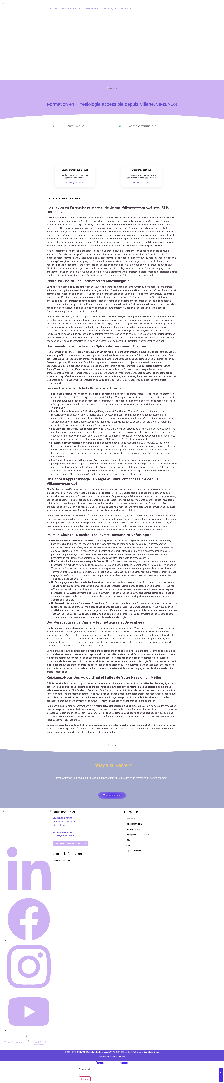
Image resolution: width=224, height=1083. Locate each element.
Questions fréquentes (135, 824)
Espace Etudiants (133, 851)
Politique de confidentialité (137, 835)
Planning (108, 8)
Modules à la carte (141, 182)
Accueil (54, 8)
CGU (128, 840)
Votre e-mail (84, 1069)
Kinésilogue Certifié (75, 182)
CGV (128, 845)
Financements (93, 8)
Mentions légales (133, 829)
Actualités (130, 818)
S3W (124, 1056)
